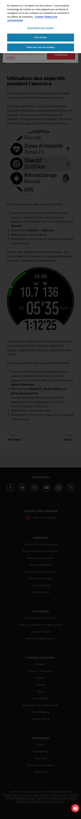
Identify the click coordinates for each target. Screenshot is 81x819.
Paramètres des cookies (40, 27)
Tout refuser (40, 37)
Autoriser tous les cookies (40, 47)
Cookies (39, 17)
